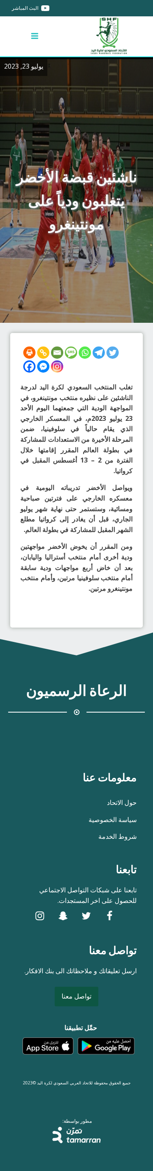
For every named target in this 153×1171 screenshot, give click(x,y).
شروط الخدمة (117, 836)
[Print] (29, 352)
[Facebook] (29, 366)
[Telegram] (99, 352)
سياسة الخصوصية (113, 819)
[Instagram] (57, 366)
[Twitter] (112, 352)
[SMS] (71, 352)
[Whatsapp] (85, 352)
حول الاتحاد (122, 802)
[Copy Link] (43, 352)
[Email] (57, 352)
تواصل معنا (76, 996)
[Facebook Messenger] (43, 366)
